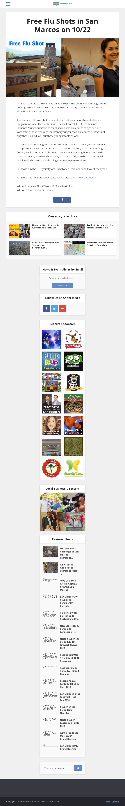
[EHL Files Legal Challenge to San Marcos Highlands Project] (51, 551)
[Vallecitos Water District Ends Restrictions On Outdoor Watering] (51, 614)
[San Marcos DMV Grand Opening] (51, 749)
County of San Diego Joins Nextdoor (67, 709)
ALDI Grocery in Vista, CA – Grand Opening (69, 670)
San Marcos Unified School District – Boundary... (100, 243)
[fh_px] (70, 308)
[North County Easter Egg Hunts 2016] (51, 719)
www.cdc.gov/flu (87, 177)
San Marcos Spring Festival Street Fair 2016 (70, 696)
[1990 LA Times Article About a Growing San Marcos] (51, 580)
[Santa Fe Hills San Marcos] (62, 3)
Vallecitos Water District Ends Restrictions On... (69, 615)
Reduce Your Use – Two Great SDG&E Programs (70, 657)
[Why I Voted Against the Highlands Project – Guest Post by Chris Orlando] (51, 567)
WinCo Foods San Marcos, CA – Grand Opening (69, 735)
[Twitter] (54, 308)
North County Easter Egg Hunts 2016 (69, 722)
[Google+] (62, 308)
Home (107, 801)
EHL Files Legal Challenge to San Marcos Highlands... (69, 553)
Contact (115, 801)
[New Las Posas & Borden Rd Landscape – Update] (51, 626)
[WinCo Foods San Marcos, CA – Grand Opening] (51, 733)
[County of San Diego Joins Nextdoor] (51, 707)
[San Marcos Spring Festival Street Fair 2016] (51, 695)
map (51, 190)
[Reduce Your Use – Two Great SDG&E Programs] (51, 656)
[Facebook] (46, 308)
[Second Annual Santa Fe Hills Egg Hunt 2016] (51, 681)
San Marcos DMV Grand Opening (69, 747)
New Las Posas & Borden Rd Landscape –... (69, 628)
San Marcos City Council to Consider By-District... (69, 601)
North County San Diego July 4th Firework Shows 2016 (69, 643)
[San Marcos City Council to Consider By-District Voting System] (51, 596)
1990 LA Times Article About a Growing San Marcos (68, 585)
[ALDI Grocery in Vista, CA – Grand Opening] (51, 667)
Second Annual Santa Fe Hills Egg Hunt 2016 (70, 683)
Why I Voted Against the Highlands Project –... (70, 569)
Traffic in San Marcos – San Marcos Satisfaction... (100, 226)
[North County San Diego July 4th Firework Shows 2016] (51, 640)
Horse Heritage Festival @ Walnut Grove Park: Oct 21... (45, 228)
